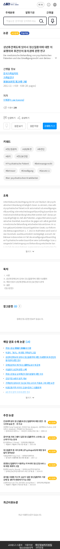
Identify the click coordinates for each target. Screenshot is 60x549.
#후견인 (41, 149)
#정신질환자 (11, 149)
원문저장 (34, 126)
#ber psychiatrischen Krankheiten (22, 177)
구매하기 (48, 126)
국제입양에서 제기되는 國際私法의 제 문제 (23, 364)
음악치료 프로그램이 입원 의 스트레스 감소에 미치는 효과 (24, 438)
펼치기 (56, 59)
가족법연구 (8, 77)
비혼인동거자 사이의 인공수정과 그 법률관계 (23, 387)
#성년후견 (27, 149)
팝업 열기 (20, 306)
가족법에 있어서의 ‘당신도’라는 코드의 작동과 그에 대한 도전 (30, 382)
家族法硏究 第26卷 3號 (15, 81)
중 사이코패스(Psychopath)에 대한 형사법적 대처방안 (24, 451)
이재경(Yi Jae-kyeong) (13, 99)
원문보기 (18, 126)
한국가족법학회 (10, 73)
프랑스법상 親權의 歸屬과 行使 (18, 348)
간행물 (49, 12)
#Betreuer (10, 170)
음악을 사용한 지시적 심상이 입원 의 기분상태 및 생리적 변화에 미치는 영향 (24, 478)
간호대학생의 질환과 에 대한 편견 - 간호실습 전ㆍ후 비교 (24, 422)
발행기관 (30, 12)
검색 (40, 23)
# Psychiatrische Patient (17, 163)
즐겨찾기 (52, 24)
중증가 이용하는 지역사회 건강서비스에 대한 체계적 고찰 (24, 464)
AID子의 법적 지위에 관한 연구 (18, 392)
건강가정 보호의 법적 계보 (16, 378)
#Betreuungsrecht (43, 163)
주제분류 (10, 12)
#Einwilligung (27, 170)
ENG (55, 6)
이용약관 (29, 544)
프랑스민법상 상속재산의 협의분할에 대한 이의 (24, 373)
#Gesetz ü (44, 170)
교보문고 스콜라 (15, 544)
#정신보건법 (22, 156)
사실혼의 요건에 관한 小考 (16, 369)
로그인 (40, 4)
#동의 (8, 156)
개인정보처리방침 (43, 544)
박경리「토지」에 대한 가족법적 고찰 (21, 352)
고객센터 (48, 6)
